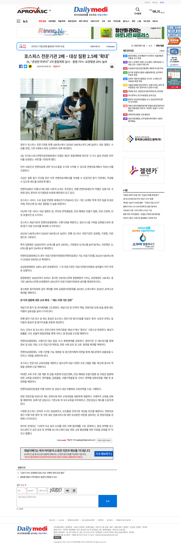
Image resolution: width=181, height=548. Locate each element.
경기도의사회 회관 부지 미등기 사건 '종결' (138, 198)
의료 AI (155, 21)
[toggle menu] (18, 20)
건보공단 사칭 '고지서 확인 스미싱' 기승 (137, 210)
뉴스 (25, 21)
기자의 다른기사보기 (104, 440)
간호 (103, 21)
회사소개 (52, 520)
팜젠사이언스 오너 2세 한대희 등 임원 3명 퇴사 (140, 206)
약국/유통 (116, 21)
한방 (133, 21)
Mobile (57, 537)
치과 (109, 21)
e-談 (139, 21)
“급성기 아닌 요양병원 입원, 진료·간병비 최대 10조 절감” (42, 472)
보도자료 (146, 21)
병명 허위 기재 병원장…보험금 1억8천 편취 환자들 (141, 214)
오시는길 (61, 520)
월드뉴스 (126, 21)
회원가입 (154, 2)
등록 (108, 501)
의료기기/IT (95, 21)
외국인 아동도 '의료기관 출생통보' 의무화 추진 (140, 218)
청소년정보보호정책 (88, 520)
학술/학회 (61, 21)
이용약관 (100, 520)
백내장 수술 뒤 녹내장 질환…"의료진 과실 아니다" (141, 202)
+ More (161, 50)
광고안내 (147, 2)
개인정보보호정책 (72, 520)
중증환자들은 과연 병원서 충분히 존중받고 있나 (38, 476)
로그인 (162, 2)
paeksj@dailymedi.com (85, 440)
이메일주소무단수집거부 (123, 520)
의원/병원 (52, 21)
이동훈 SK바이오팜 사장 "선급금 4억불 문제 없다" (141, 195)
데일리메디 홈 (139, 45)
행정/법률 (42, 21)
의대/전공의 (72, 21)
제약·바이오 (83, 21)
